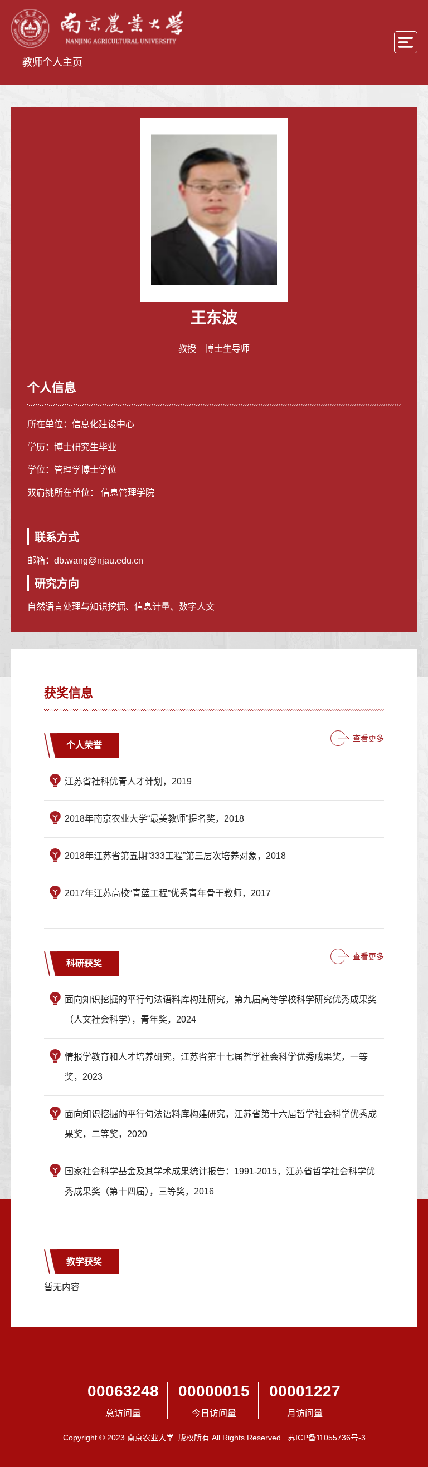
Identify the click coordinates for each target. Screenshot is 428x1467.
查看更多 (368, 738)
